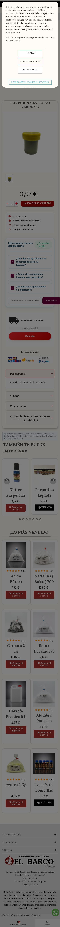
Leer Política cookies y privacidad (30, 82)
